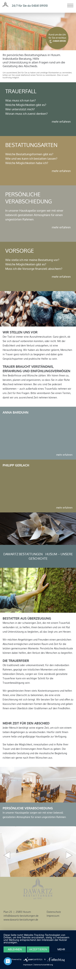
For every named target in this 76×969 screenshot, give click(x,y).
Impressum (53, 915)
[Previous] (7, 855)
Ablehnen (15, 949)
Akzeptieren (38, 949)
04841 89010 (39, 5)
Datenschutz (54, 911)
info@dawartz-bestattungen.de (21, 915)
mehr (61, 949)
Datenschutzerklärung (43, 964)
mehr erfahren (61, 121)
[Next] (69, 855)
